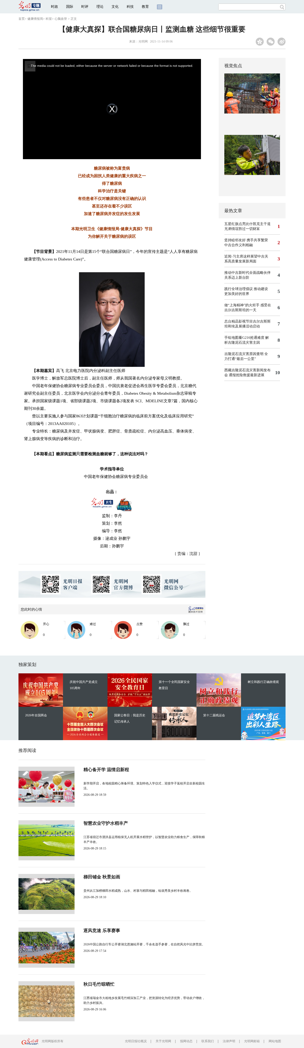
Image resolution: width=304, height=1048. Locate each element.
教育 (145, 6)
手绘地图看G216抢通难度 (244, 337)
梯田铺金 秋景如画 (101, 876)
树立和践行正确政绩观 (263, 682)
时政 (54, 6)
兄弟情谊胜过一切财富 (242, 229)
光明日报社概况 (136, 1041)
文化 (115, 6)
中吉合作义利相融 (238, 245)
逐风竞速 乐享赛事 (101, 930)
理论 (99, 6)
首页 (21, 18)
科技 (130, 6)
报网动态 (186, 1041)
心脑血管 (61, 18)
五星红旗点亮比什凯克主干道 (247, 224)
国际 (69, 6)
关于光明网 (163, 1041)
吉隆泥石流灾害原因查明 (243, 354)
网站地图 (275, 1041)
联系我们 (207, 1041)
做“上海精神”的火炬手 (241, 305)
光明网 (143, 41)
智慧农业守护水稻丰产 (105, 823)
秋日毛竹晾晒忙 (99, 984)
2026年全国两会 (36, 715)
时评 (84, 6)
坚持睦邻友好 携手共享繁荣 (246, 240)
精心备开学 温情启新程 (106, 769)
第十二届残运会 (214, 715)
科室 (49, 18)
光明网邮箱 (252, 1041)
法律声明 (229, 1041)
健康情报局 (35, 18)
